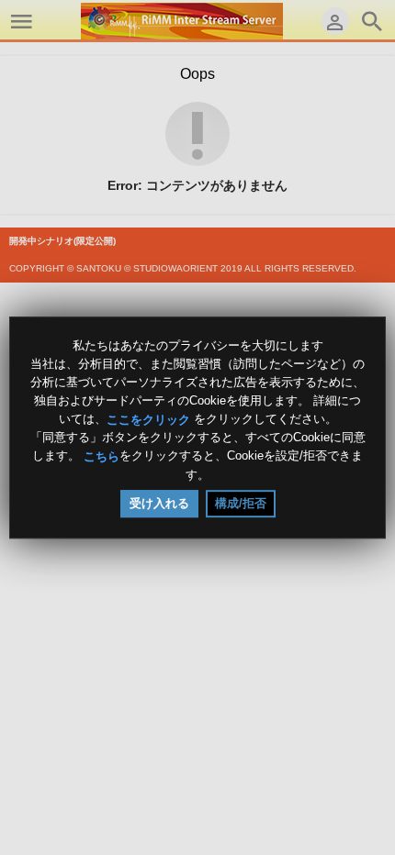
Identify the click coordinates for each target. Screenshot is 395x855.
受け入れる (159, 503)
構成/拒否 (240, 503)
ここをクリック (148, 419)
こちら (101, 456)
